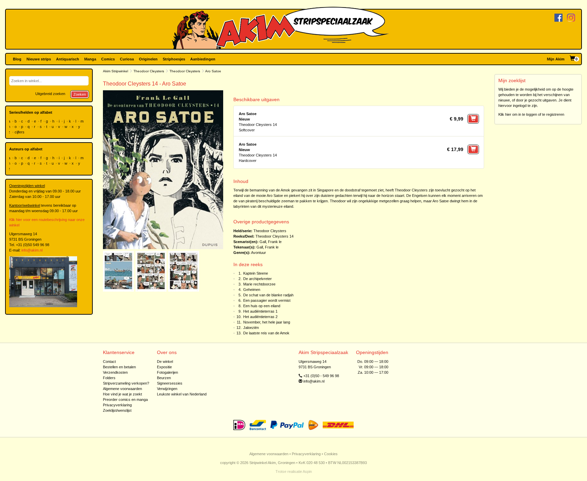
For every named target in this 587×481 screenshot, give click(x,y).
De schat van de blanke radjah (268, 295)
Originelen (148, 59)
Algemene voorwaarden (122, 389)
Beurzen (164, 378)
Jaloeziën (251, 328)
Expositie (164, 367)
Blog (17, 59)
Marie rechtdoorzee (259, 284)
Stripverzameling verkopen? (126, 383)
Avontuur (258, 253)
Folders (109, 378)
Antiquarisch (67, 59)
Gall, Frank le (271, 242)
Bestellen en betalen (119, 367)
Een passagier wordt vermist (266, 300)
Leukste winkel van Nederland (182, 394)
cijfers (20, 132)
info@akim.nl (31, 250)
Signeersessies (169, 383)
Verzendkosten (115, 372)
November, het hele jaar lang (266, 322)
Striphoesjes (174, 59)
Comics (108, 59)
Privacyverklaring (117, 405)
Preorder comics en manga (125, 399)
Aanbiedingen (202, 59)
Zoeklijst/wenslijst (117, 410)
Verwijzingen (167, 389)
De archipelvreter (257, 279)
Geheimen (251, 290)
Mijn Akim (556, 59)
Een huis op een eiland (261, 306)
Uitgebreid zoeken (50, 94)
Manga (90, 59)
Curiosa (127, 59)
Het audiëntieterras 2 (260, 317)
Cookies (331, 454)
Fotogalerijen (167, 372)
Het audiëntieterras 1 (260, 311)
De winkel (165, 361)
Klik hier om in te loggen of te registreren (531, 114)
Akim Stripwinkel (115, 71)
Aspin (307, 471)
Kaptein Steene (255, 273)
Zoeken (79, 94)
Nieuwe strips (38, 59)
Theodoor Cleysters (149, 71)
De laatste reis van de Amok (266, 333)
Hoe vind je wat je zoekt (122, 394)
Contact (109, 361)
